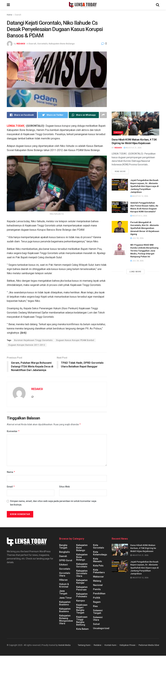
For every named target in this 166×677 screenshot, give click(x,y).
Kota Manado (97, 560)
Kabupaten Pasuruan (82, 588)
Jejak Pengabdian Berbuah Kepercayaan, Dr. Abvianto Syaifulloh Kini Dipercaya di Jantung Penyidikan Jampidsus (144, 186)
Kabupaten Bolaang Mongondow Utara (66, 619)
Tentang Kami (84, 645)
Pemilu (97, 589)
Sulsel (96, 624)
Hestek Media (64, 645)
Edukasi (63, 564)
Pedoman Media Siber (149, 645)
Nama (11, 471)
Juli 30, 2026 (137, 238)
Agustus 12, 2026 (140, 196)
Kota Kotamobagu (100, 553)
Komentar (13, 431)
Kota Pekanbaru (99, 571)
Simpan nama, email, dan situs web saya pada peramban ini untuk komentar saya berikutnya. (53, 503)
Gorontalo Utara (64, 574)
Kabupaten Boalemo (65, 603)
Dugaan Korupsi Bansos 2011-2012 (26, 345)
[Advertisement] (136, 43)
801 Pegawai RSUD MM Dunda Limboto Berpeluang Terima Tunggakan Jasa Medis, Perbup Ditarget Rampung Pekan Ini (144, 251)
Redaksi (97, 645)
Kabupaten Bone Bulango (62, 43)
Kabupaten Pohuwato (82, 595)
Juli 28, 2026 (137, 261)
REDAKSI (21, 43)
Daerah (18, 15)
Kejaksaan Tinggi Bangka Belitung (81, 621)
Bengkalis (64, 552)
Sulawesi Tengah (98, 611)
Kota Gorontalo (98, 546)
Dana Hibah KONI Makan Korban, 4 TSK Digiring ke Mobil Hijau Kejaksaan (143, 548)
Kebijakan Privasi (127, 645)
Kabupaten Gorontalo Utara (82, 573)
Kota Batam (82, 629)
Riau (95, 606)
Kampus (80, 600)
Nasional (98, 585)
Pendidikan (99, 593)
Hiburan (63, 580)
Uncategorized (101, 628)
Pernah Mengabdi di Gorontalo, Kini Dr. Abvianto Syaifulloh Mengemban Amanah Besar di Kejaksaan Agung (144, 228)
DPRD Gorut (65, 560)
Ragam (97, 602)
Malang (97, 581)
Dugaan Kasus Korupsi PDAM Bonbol (75, 340)
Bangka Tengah (63, 546)
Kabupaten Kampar (82, 581)
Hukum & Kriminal (64, 585)
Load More (135, 272)
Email (11, 486)
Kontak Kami (110, 645)
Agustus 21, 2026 (133, 148)
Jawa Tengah (63, 592)
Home (9, 15)
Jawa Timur (65, 597)
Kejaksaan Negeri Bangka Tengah (81, 609)
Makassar (98, 576)
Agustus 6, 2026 (139, 216)
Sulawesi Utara (98, 618)
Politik (96, 597)
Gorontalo (42, 43)
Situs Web (64, 486)
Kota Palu (98, 565)
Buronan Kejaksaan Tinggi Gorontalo (33, 340)
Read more (120, 171)
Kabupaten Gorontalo (82, 565)
